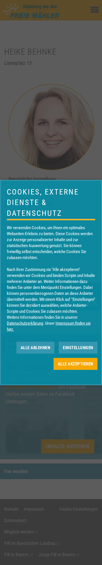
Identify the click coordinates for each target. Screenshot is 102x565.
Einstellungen (78, 347)
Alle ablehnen (35, 347)
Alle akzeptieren (75, 363)
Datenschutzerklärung (25, 323)
